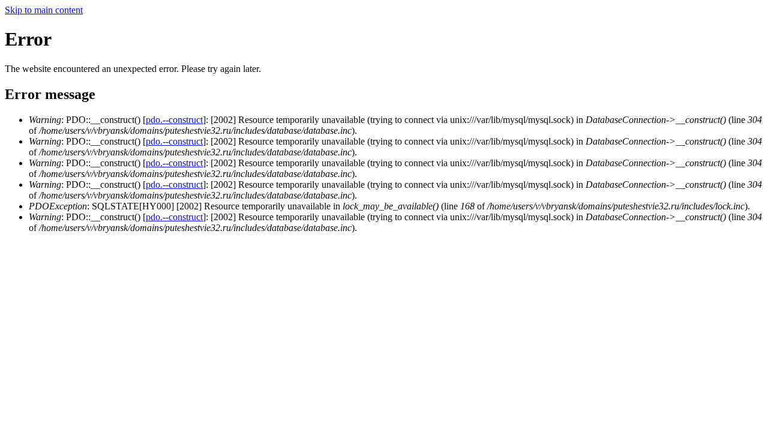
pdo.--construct (174, 120)
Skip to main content (44, 10)
